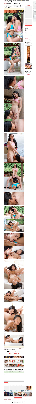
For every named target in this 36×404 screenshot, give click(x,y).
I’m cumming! (28, 74)
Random (17, 3)
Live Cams (6, 3)
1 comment (20, 348)
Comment (5, 374)
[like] (4, 348)
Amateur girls (21, 401)
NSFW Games (30, 26)
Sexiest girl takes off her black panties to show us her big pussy (28, 38)
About (19, 3)
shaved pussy (13, 349)
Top (16, 401)
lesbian (7, 349)
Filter (8, 3)
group (5, 349)
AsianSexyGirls (9, 1)
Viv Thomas (14, 353)
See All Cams (28, 25)
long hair (9, 349)
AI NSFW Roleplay (27, 26)
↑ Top (31, 401)
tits (14, 349)
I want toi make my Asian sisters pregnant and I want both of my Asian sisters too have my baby (28, 42)
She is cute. (26, 30)
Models (15, 3)
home (6, 349)
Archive (10, 3)
